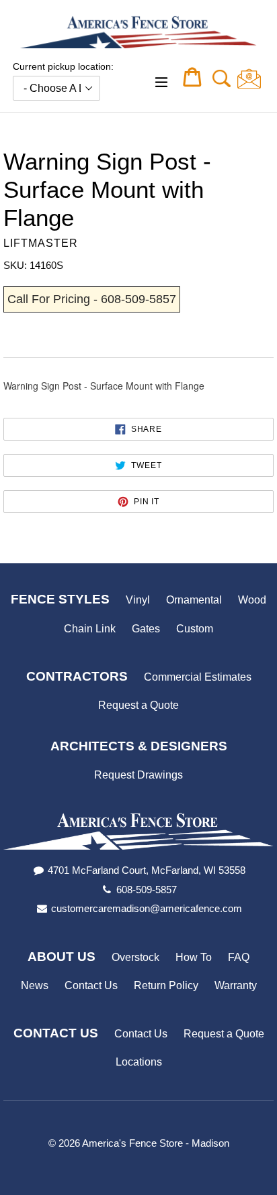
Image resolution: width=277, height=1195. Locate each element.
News (34, 985)
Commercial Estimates (197, 677)
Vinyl (138, 600)
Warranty (235, 985)
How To (193, 957)
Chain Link (90, 628)
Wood (252, 600)
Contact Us (91, 985)
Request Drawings (138, 775)
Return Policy (166, 985)
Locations (139, 1062)
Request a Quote (138, 705)
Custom (194, 628)
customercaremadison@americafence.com (146, 908)
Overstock (135, 957)
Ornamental (194, 600)
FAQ (238, 957)
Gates (146, 628)
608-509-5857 (146, 889)
